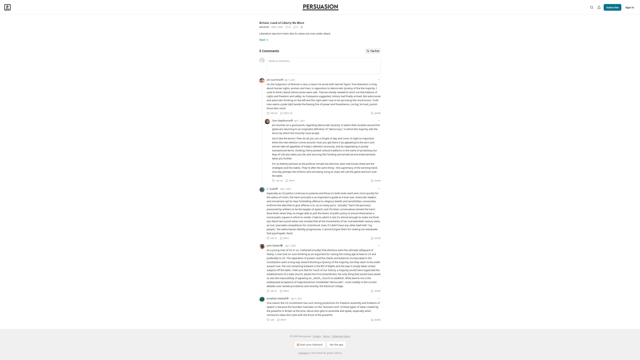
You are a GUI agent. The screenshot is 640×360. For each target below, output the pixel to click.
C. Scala (271, 188)
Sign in (629, 7)
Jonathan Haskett (276, 298)
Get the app (336, 344)
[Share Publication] (599, 7)
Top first (374, 51)
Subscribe (612, 7)
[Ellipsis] (379, 79)
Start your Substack (311, 344)
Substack (303, 352)
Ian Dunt (264, 27)
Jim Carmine (274, 79)
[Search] (591, 7)
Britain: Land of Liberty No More (281, 22)
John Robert (273, 245)
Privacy (317, 336)
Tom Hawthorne (281, 120)
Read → (263, 39)
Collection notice (341, 336)
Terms (326, 336)
